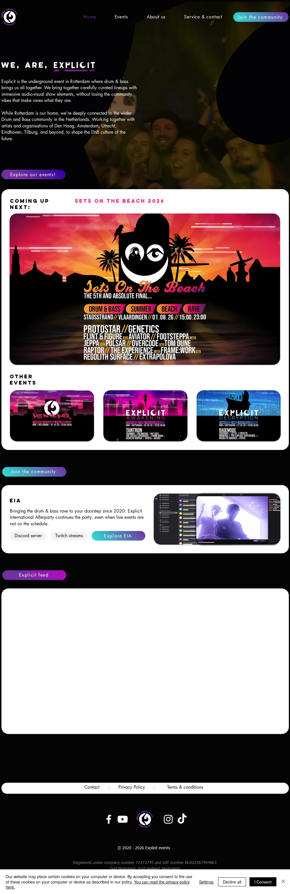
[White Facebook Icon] (109, 819)
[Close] (283, 881)
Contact (91, 787)
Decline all (232, 882)
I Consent (263, 882)
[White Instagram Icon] (168, 819)
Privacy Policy (131, 787)
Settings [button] (206, 882)
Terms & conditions (185, 787)
